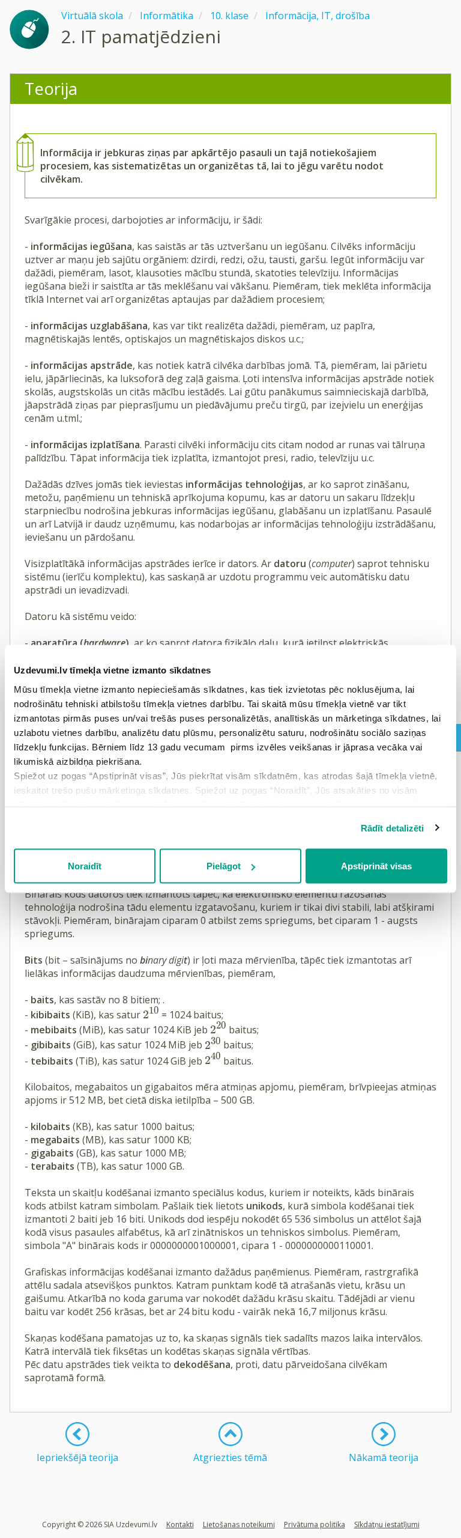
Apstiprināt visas (376, 866)
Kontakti (180, 1524)
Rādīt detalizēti (392, 827)
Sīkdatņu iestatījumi (387, 1524)
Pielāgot (223, 866)
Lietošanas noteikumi (239, 1524)
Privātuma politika (314, 1524)
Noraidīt (84, 866)
